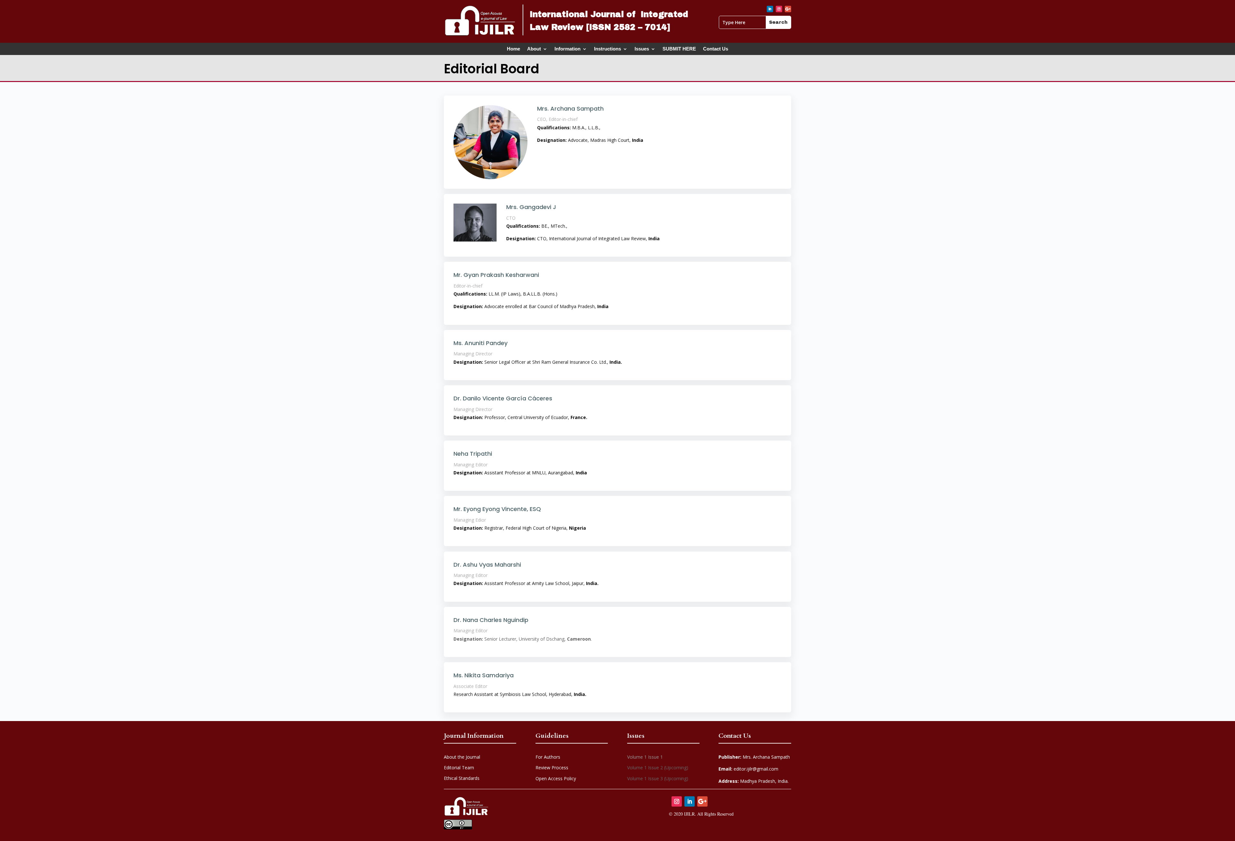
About (534, 50)
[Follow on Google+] (788, 9)
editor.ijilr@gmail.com (748, 769)
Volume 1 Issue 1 (645, 757)
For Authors (547, 757)
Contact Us (715, 50)
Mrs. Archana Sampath (754, 757)
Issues (642, 50)
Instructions (607, 50)
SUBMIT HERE (679, 50)
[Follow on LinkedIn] (770, 9)
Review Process (551, 767)
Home (513, 50)
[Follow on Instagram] (779, 9)
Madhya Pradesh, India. (753, 781)
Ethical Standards (462, 778)
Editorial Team (459, 767)
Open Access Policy (555, 778)
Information (567, 50)
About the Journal (462, 757)
